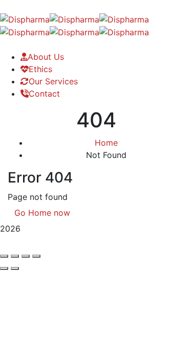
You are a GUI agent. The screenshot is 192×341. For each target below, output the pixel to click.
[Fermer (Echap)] (36, 256)
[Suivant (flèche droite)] (15, 268)
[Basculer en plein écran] (15, 256)
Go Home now (42, 213)
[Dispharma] (25, 18)
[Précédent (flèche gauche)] (4, 268)
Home (106, 143)
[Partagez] (26, 256)
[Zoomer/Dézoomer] (4, 256)
